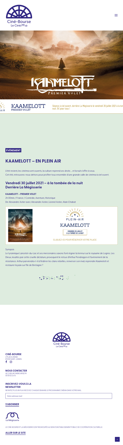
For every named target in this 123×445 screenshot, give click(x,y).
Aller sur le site (15, 432)
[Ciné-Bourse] (19, 15)
